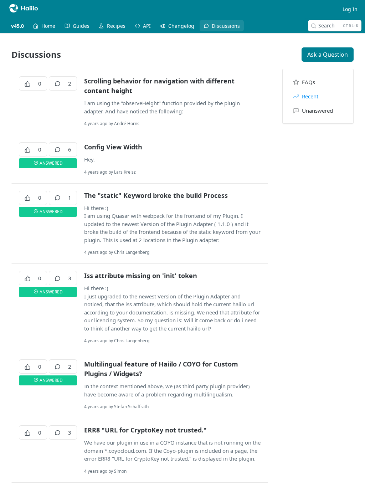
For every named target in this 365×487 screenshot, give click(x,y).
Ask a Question (327, 54)
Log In (350, 9)
